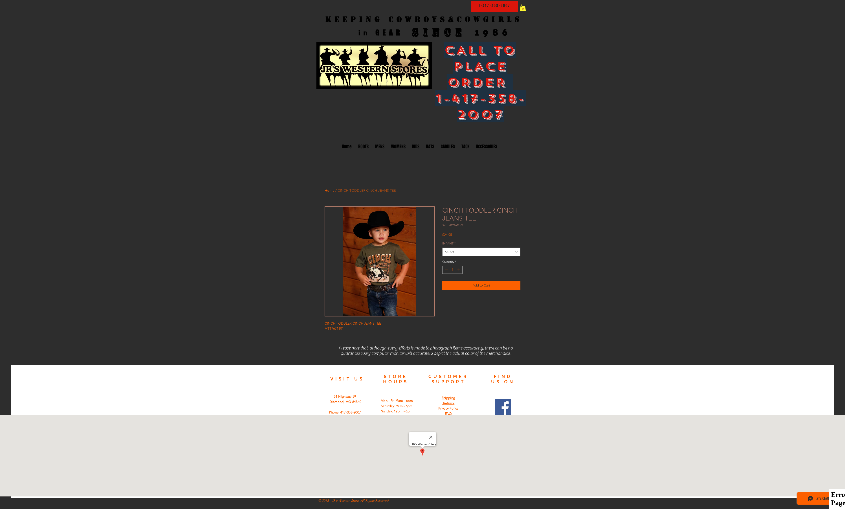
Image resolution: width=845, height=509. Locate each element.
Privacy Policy (448, 408)
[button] (523, 7)
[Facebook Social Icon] (503, 407)
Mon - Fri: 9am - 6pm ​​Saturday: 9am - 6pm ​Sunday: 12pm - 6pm (397, 406)
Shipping (448, 398)
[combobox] (481, 252)
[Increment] (459, 270)
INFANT (449, 243)
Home (329, 190)
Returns (448, 403)
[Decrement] (445, 270)
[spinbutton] (452, 270)
